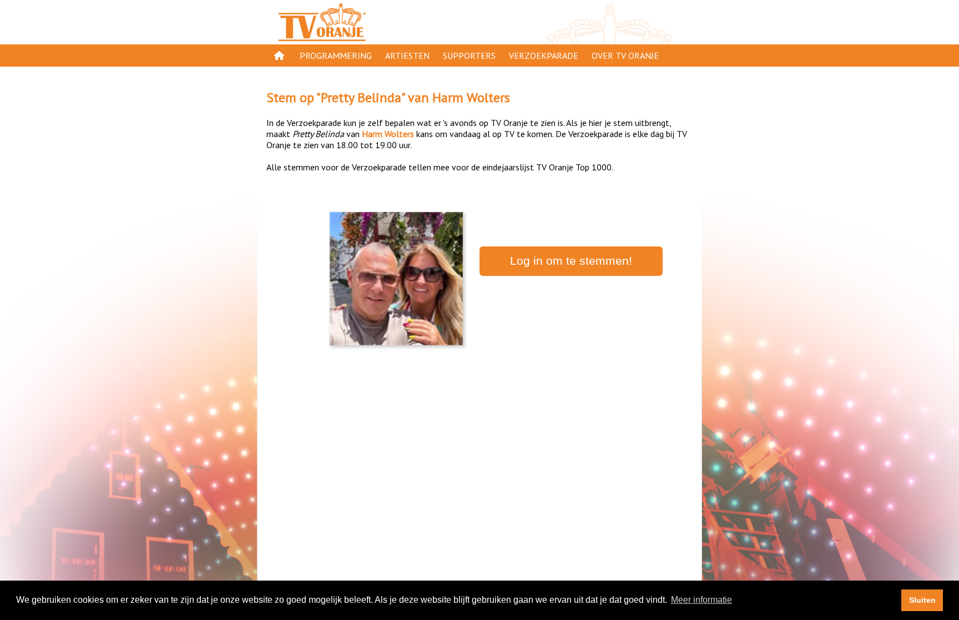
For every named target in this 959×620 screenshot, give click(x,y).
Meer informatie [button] (701, 599)
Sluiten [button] (922, 600)
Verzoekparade (543, 55)
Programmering (336, 55)
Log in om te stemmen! (571, 261)
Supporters (469, 55)
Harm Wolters (471, 97)
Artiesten (407, 55)
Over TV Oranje (625, 55)
